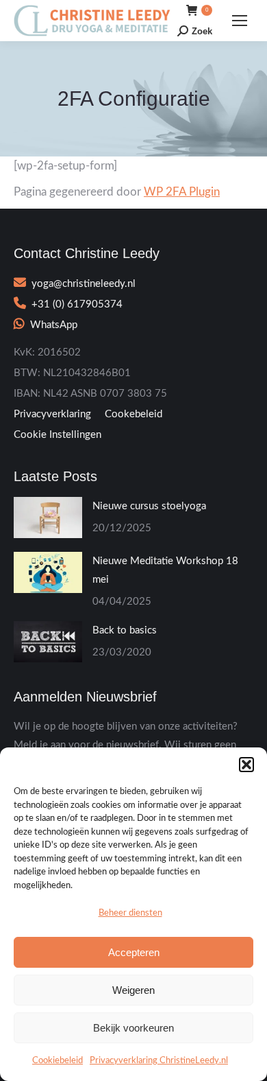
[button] (246, 764)
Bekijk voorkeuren (133, 1028)
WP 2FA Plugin (182, 192)
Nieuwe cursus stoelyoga (149, 506)
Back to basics (124, 630)
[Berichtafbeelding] (48, 517)
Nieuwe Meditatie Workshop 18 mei (165, 570)
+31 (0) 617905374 (77, 304)
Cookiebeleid (57, 1060)
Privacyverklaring (52, 414)
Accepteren (134, 952)
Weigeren (133, 990)
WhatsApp (53, 325)
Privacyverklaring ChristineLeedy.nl (159, 1060)
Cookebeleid (133, 414)
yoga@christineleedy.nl (83, 284)
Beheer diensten (130, 913)
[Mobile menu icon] (239, 20)
